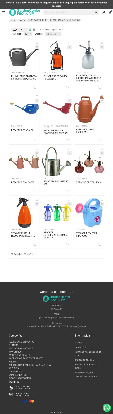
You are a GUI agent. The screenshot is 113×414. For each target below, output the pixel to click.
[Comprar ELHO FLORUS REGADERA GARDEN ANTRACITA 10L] (34, 87)
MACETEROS (15, 351)
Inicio (13, 20)
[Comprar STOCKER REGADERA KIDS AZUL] (99, 244)
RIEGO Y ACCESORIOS (37, 20)
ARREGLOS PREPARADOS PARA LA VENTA (30, 365)
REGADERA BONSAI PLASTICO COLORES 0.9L (56, 132)
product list (80, 347)
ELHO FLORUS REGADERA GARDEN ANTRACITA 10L (24, 77)
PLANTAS (13, 345)
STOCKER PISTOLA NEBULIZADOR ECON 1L (23, 234)
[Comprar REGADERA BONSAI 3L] (34, 140)
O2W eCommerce (56, 412)
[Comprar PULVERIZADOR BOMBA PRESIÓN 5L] (67, 87)
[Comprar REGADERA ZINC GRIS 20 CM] (67, 191)
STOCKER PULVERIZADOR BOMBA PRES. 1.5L (56, 235)
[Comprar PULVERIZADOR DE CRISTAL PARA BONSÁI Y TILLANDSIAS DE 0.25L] (99, 87)
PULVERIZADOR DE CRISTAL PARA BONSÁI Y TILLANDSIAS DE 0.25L (88, 78)
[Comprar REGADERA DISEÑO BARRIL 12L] (99, 140)
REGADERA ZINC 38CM (22, 182)
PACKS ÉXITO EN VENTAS (21, 342)
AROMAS (13, 361)
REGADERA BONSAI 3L (22, 130)
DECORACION (15, 371)
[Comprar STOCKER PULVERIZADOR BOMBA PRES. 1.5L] (67, 244)
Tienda (22, 20)
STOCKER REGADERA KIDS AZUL (86, 234)
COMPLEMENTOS (18, 375)
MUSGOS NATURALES (19, 355)
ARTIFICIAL (14, 368)
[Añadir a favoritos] (37, 47)
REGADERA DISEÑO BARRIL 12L (85, 130)
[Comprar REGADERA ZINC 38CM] (34, 191)
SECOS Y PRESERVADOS (21, 348)
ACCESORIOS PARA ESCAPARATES (26, 358)
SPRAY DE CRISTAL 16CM (89, 182)
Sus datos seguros (84, 372)
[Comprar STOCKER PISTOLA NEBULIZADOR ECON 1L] (34, 244)
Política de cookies (84, 360)
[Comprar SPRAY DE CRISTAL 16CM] (99, 191)
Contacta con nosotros (86, 376)
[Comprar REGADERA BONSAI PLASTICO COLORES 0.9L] (67, 140)
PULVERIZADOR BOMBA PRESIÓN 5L (56, 77)
